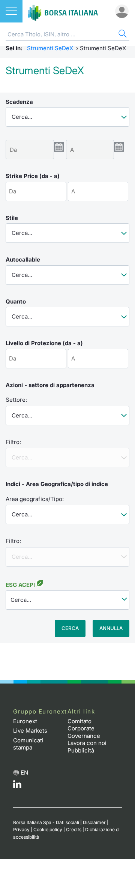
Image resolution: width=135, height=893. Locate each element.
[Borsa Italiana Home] (63, 11)
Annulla (111, 628)
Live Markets (30, 730)
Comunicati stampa (28, 744)
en (24, 772)
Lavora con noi (87, 742)
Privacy (21, 829)
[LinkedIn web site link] (17, 786)
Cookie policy (47, 829)
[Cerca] (121, 34)
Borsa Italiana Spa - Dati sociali (46, 822)
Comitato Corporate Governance (84, 728)
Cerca (70, 628)
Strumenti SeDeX (50, 48)
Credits (73, 829)
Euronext (25, 721)
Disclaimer (94, 822)
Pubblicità (81, 750)
